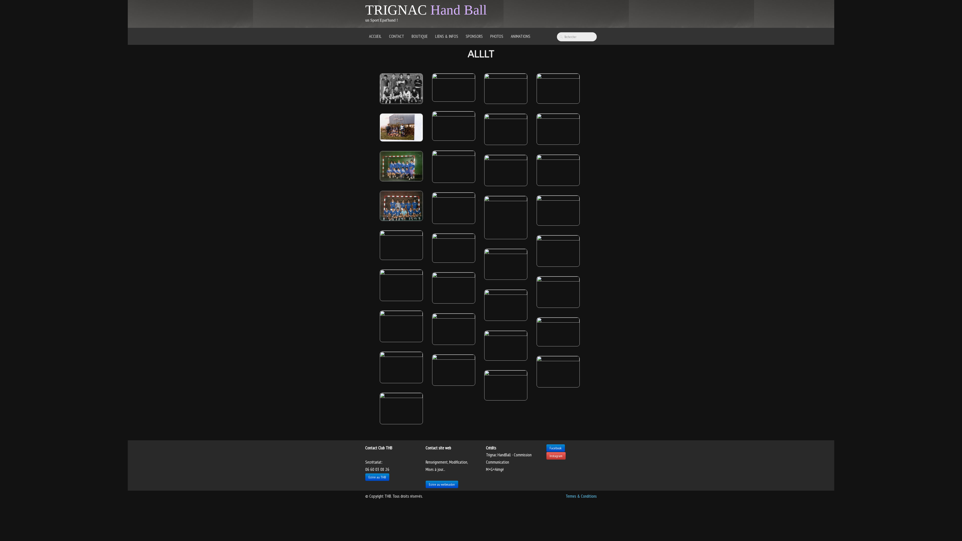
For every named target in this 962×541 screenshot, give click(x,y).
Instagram (556, 456)
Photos (496, 36)
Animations (520, 36)
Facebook (556, 448)
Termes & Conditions (581, 496)
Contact (396, 36)
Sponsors (474, 36)
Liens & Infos (446, 36)
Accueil (375, 36)
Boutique (420, 36)
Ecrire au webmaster (442, 484)
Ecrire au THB (377, 477)
